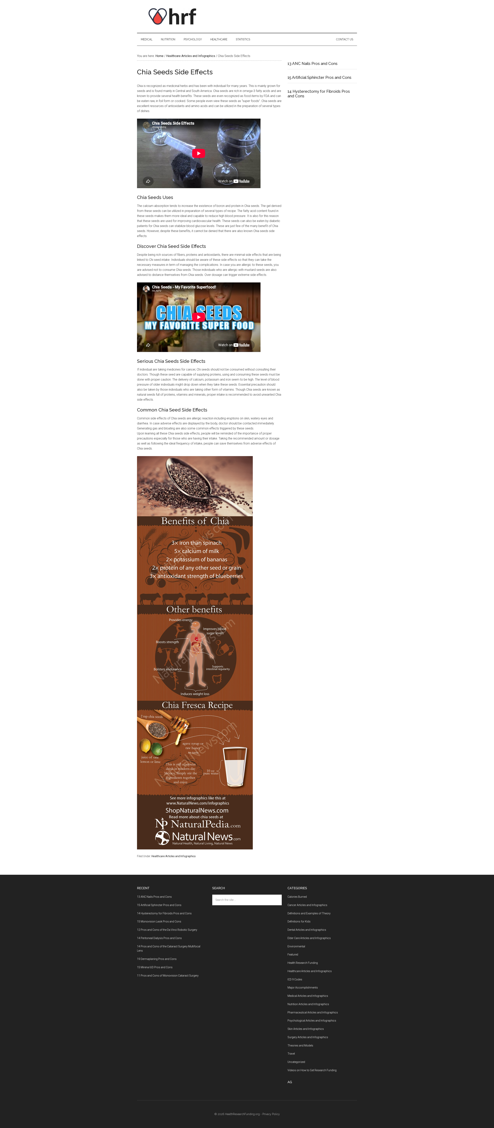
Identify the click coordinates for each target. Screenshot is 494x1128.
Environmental (296, 946)
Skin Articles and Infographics (306, 1028)
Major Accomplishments (303, 987)
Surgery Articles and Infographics (308, 1037)
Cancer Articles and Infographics (307, 905)
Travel (291, 1053)
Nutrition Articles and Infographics (308, 1004)
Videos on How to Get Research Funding (312, 1070)
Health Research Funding (303, 962)
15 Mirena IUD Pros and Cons (155, 967)
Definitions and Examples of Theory (309, 913)
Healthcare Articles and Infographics (173, 856)
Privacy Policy (271, 1114)
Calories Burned (297, 896)
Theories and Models (300, 1045)
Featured (293, 954)
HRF (173, 16)
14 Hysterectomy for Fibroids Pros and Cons (164, 913)
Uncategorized (296, 1061)
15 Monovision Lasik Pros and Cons (159, 921)
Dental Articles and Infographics (307, 929)
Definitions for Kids (299, 921)
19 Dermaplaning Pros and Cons (157, 959)
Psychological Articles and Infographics (312, 1020)
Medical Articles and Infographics (308, 995)
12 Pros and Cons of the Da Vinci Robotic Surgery (167, 929)
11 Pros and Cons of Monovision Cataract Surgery (168, 975)
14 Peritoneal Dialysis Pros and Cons (159, 938)
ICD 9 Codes (295, 979)
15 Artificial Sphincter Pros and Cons (319, 77)
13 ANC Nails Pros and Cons (313, 63)
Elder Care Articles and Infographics (309, 938)
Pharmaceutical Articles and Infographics (313, 1012)
